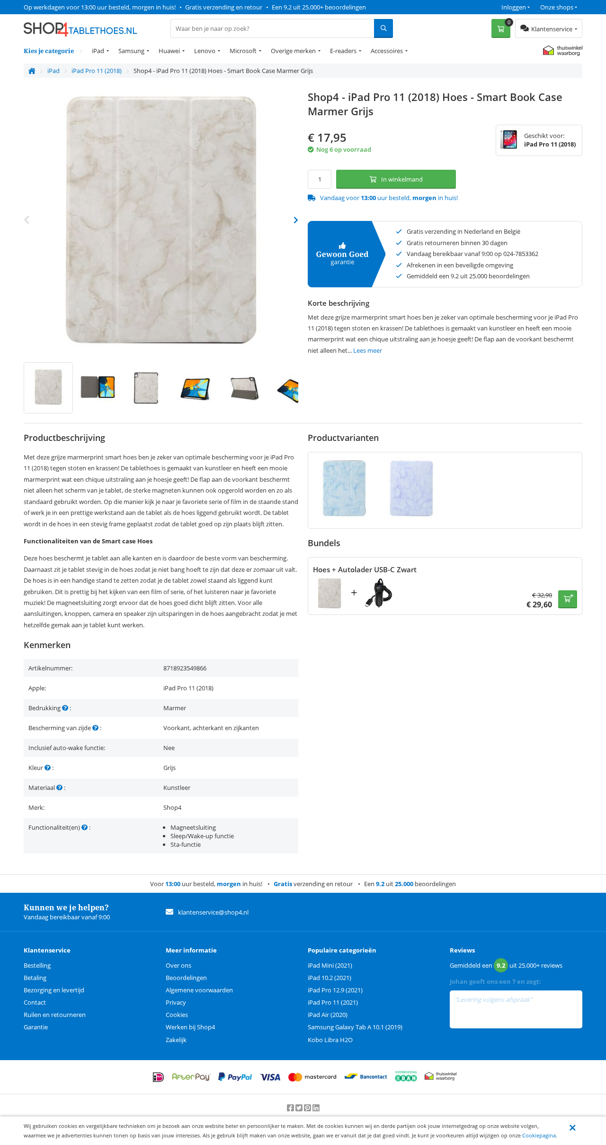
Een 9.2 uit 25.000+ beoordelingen (319, 7)
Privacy (176, 1002)
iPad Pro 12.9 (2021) (335, 990)
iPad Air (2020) (328, 1014)
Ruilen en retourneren (55, 1014)
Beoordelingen (186, 977)
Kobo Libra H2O (330, 1039)
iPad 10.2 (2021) (329, 977)
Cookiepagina (539, 1135)
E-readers (343, 50)
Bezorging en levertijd (54, 990)
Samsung (131, 50)
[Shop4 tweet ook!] (299, 1108)
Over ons (178, 965)
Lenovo (204, 50)
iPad (98, 50)
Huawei (169, 50)
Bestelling (37, 965)
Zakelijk (176, 1039)
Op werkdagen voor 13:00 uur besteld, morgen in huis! (100, 7)
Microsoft (243, 50)
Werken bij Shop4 (190, 1027)
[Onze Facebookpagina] (291, 1108)
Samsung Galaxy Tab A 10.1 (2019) (355, 1027)
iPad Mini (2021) (330, 965)
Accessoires (387, 50)
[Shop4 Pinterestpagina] (308, 1108)
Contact (35, 1002)
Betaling (35, 977)
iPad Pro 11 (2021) (333, 1002)
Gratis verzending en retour (223, 7)
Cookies (177, 1014)
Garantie (36, 1027)
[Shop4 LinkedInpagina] (316, 1108)
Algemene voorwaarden (199, 990)
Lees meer (367, 350)
